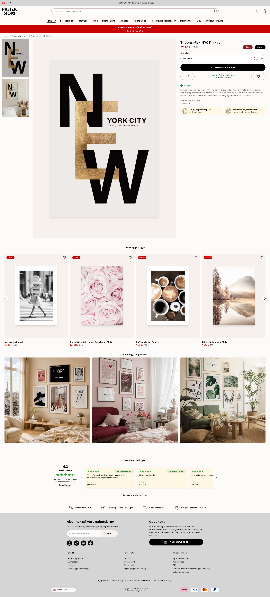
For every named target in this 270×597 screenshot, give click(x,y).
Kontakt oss (178, 562)
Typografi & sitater (20, 36)
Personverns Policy (163, 580)
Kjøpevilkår (103, 580)
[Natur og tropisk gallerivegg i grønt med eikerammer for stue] (223, 400)
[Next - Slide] (265, 298)
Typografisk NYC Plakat (41, 36)
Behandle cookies (181, 572)
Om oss (127, 558)
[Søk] (216, 11)
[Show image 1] (15, 58)
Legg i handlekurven (223, 67)
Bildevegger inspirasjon (78, 568)
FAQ (174, 565)
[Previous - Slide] (5, 298)
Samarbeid (129, 565)
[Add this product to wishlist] (258, 76)
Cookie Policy (117, 580)
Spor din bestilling (181, 558)
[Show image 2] (15, 97)
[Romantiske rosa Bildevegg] (135, 400)
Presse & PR (129, 562)
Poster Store (141, 589)
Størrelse (184, 53)
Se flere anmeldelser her (135, 495)
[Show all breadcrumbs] (5, 36)
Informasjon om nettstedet (138, 580)
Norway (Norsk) (63, 589)
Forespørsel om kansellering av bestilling (191, 568)
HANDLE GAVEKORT (178, 542)
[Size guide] (187, 76)
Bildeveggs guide (75, 558)
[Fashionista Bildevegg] (47, 400)
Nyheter (71, 565)
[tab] (257, 11)
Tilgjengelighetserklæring (135, 568)
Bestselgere (73, 562)
